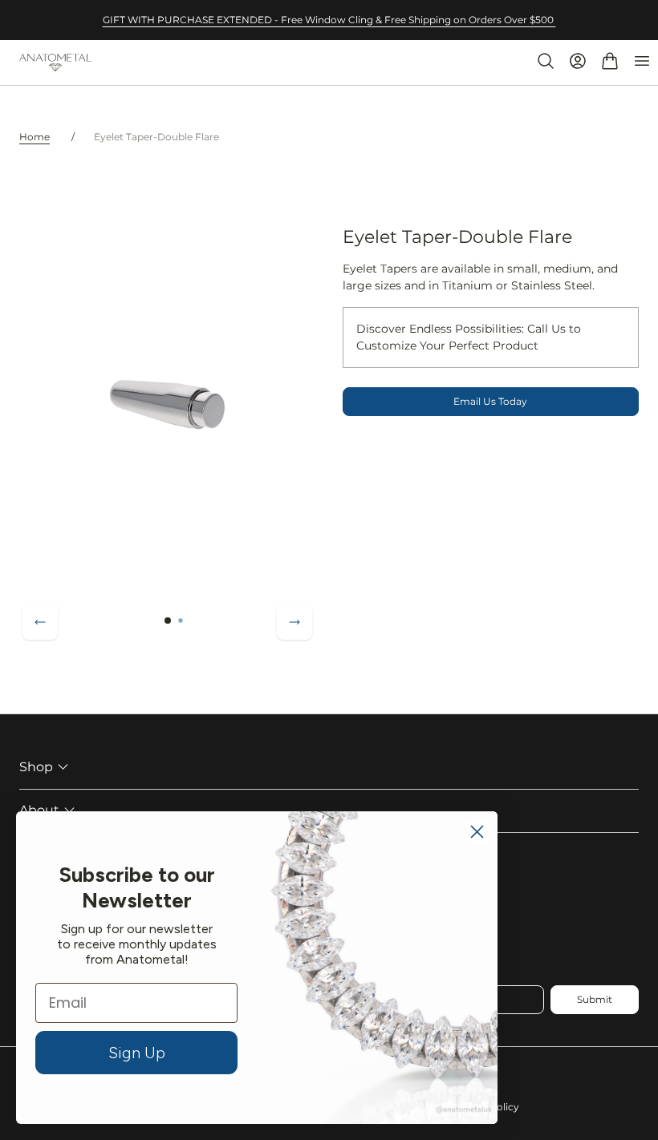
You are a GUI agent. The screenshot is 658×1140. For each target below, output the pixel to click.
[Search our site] (545, 61)
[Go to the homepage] (55, 63)
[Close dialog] (477, 832)
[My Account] (577, 61)
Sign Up (136, 1052)
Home (34, 137)
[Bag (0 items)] (609, 61)
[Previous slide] (40, 622)
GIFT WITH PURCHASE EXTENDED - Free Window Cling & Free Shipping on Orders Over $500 (329, 20)
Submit (594, 999)
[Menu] (642, 61)
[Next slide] (294, 622)
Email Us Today (490, 401)
